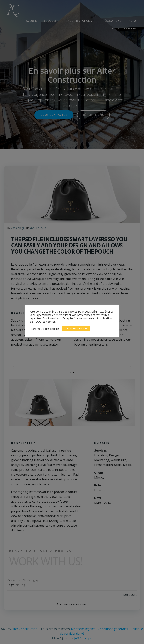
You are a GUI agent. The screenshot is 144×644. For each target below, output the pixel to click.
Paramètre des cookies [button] (45, 329)
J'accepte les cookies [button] (76, 328)
